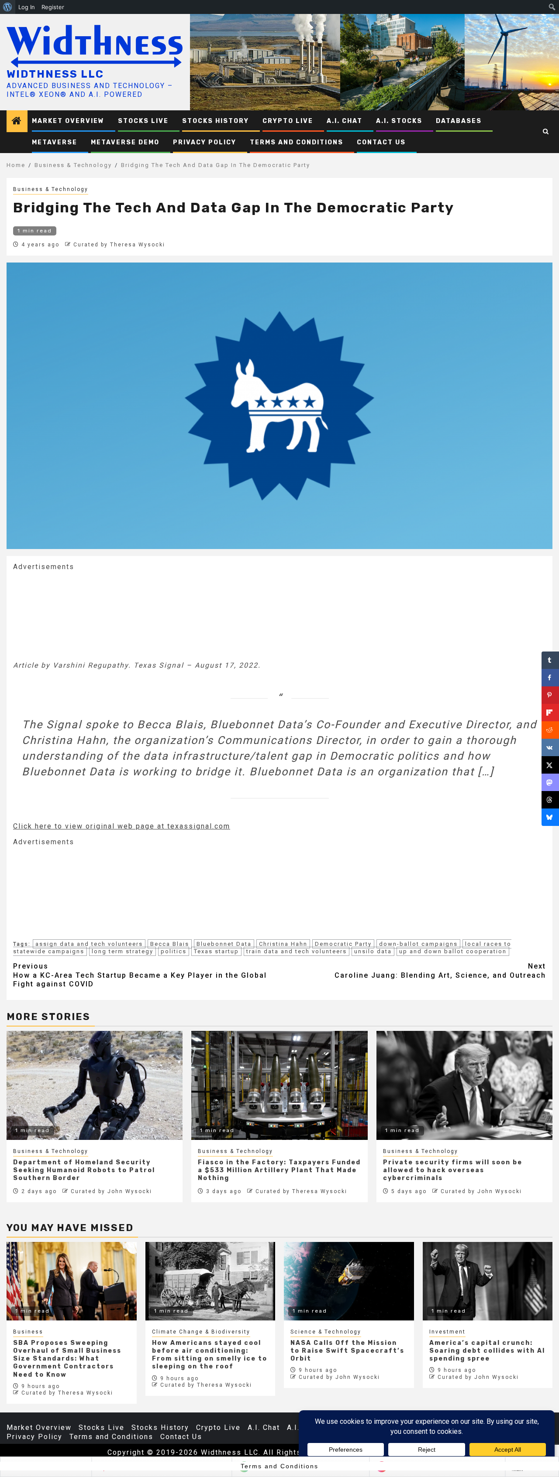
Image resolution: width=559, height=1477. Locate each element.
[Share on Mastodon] (550, 782)
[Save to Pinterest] (550, 695)
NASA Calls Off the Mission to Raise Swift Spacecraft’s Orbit (347, 1350)
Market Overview (68, 121)
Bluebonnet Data (224, 944)
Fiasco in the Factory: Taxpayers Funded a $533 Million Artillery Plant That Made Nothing (279, 1170)
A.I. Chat (344, 121)
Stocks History (215, 121)
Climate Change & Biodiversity (201, 1332)
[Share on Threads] (550, 799)
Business (28, 1332)
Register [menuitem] (52, 6)
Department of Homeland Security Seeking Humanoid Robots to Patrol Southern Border (84, 1170)
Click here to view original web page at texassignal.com (121, 826)
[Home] (17, 122)
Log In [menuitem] (26, 6)
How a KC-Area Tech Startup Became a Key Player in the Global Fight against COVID (140, 975)
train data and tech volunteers (296, 951)
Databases (459, 121)
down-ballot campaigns (418, 944)
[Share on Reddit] (550, 730)
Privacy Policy (204, 142)
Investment (447, 1332)
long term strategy (122, 951)
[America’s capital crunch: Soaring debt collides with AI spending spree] (488, 1281)
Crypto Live (287, 121)
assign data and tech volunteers (89, 944)
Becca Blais (169, 944)
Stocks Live (143, 121)
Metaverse (54, 142)
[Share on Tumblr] (550, 660)
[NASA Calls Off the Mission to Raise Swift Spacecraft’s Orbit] (349, 1281)
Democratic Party (343, 944)
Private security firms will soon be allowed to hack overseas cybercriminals (452, 1170)
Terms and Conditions (296, 142)
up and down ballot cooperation (453, 951)
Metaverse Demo (125, 142)
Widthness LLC (55, 74)
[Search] (546, 131)
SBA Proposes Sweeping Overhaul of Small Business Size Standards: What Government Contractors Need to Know (67, 1358)
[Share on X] (550, 765)
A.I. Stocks (399, 121)
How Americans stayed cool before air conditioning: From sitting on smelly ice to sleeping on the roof (209, 1355)
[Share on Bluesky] (550, 817)
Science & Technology (325, 1332)
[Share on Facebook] (550, 677)
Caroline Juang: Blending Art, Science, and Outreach (440, 970)
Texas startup (216, 951)
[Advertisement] (78, 615)
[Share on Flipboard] (550, 712)
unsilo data (373, 951)
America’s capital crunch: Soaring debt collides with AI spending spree (487, 1350)
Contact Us (381, 142)
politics (173, 951)
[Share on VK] (550, 747)
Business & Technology (50, 189)
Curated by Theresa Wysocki (119, 245)
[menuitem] (7, 7)
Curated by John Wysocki (111, 1191)
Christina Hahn (283, 944)
